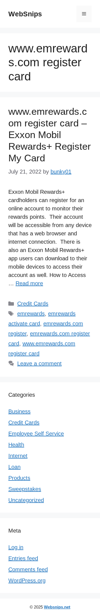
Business (19, 411)
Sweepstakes (24, 489)
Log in (15, 547)
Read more (29, 283)
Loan (14, 467)
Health (16, 445)
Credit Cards (32, 304)
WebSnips (25, 14)
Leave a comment (39, 363)
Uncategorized (26, 500)
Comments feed (28, 569)
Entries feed (23, 558)
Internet (18, 456)
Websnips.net (57, 607)
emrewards (31, 313)
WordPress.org (27, 580)
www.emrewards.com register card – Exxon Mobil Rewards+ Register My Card (49, 134)
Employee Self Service (36, 434)
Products (19, 478)
